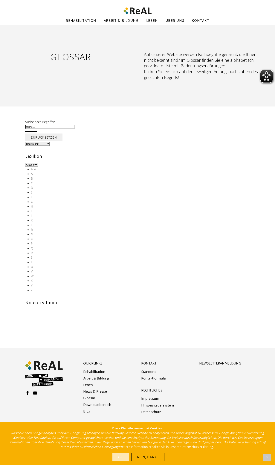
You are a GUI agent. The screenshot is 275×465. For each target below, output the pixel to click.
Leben (152, 20)
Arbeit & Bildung (121, 20)
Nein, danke (148, 457)
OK (120, 457)
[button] (267, 457)
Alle (33, 169)
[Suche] (31, 131)
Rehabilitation (81, 20)
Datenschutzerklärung (197, 447)
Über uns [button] (175, 20)
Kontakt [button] (200, 20)
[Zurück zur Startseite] (137, 11)
